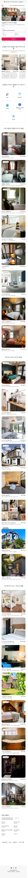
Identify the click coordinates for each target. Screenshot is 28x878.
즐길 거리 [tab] (17, 818)
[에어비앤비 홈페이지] (3, 5)
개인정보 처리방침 (11, 871)
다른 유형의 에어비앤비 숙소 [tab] (7, 818)
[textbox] (7, 35)
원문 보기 (21, 1)
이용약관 (18, 871)
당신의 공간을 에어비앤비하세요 (17, 5)
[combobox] (13, 30)
